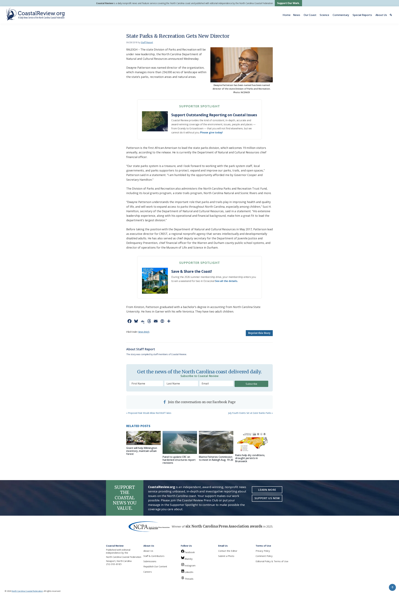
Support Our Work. (288, 3)
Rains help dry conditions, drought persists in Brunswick (250, 458)
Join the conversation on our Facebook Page (201, 402)
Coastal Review (104, 3)
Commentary (341, 15)
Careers (147, 571)
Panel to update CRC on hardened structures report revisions (179, 459)
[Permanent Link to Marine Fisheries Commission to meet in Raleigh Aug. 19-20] (216, 442)
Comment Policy (264, 555)
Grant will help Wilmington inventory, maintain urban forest (141, 451)
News (296, 15)
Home (286, 15)
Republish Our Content (155, 566)
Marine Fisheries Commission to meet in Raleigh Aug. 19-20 (216, 458)
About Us (381, 15)
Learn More (267, 489)
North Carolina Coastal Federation (123, 556)
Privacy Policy (263, 550)
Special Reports (362, 15)
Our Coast (310, 15)
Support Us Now (267, 498)
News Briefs (143, 331)
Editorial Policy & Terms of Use (272, 561)
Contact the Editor (227, 550)
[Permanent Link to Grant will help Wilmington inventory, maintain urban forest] (143, 438)
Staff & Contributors (153, 555)
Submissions (149, 561)
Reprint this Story (259, 333)
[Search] (391, 15)
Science (324, 15)
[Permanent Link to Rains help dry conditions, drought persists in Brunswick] (252, 441)
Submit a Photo (226, 555)
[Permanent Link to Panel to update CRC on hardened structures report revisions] (180, 442)
